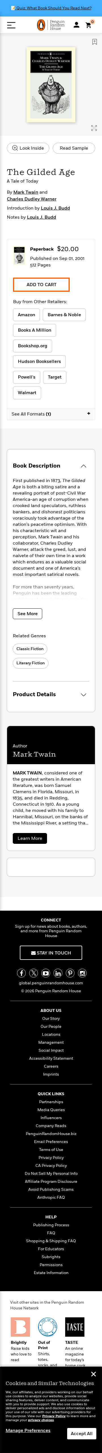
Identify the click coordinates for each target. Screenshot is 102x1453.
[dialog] (51, 1410)
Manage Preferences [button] (28, 1430)
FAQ (51, 1233)
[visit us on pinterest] (70, 973)
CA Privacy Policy (51, 1165)
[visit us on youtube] (45, 973)
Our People (51, 1026)
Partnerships (51, 1102)
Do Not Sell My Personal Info (51, 1173)
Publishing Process (51, 1225)
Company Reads (51, 1125)
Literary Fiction (30, 663)
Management (51, 1042)
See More (28, 614)
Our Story (51, 1018)
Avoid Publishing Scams (51, 1189)
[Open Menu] (11, 25)
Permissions (51, 1265)
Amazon (26, 315)
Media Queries (51, 1110)
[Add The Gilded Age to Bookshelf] (95, 42)
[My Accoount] (76, 24)
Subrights (51, 1257)
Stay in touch (53, 953)
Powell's (26, 377)
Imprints (51, 1074)
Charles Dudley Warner (31, 199)
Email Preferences (51, 1141)
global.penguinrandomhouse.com (51, 983)
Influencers (51, 1118)
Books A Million (34, 330)
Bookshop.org (32, 346)
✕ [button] (93, 1375)
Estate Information (51, 1273)
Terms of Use (51, 1149)
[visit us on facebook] (21, 973)
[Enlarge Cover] (94, 128)
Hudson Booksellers (39, 361)
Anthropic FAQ (51, 1197)
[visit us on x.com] (33, 973)
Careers (51, 1066)
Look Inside (31, 148)
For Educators (51, 1249)
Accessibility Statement (51, 1058)
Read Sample (74, 148)
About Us (51, 1010)
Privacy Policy (51, 1157)
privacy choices (41, 1420)
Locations (51, 1034)
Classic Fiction (30, 649)
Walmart (27, 393)
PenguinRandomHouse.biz (51, 1133)
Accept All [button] (82, 1434)
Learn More (32, 839)
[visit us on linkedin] (58, 973)
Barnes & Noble (64, 315)
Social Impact (51, 1050)
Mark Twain (25, 192)
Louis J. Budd (55, 208)
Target (54, 377)
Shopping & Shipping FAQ (51, 1241)
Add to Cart (41, 285)
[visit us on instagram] (82, 973)
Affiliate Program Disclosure (51, 1181)
